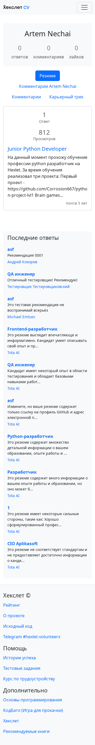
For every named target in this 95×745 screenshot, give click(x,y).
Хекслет (11, 721)
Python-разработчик (30, 436)
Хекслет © (17, 595)
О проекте (14, 616)
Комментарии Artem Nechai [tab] (47, 86)
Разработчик (22, 472)
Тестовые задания (21, 668)
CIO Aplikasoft (22, 543)
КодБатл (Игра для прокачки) (33, 710)
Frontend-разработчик (32, 329)
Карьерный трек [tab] (66, 97)
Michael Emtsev (21, 316)
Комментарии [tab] (26, 97)
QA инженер (21, 274)
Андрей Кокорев (22, 261)
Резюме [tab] (48, 76)
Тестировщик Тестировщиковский (38, 286)
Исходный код (17, 626)
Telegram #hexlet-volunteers (31, 637)
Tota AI (13, 352)
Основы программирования (32, 700)
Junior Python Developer (37, 148)
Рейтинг (11, 605)
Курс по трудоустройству (29, 679)
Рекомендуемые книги (26, 731)
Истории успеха (19, 658)
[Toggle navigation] (84, 7)
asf (10, 249)
